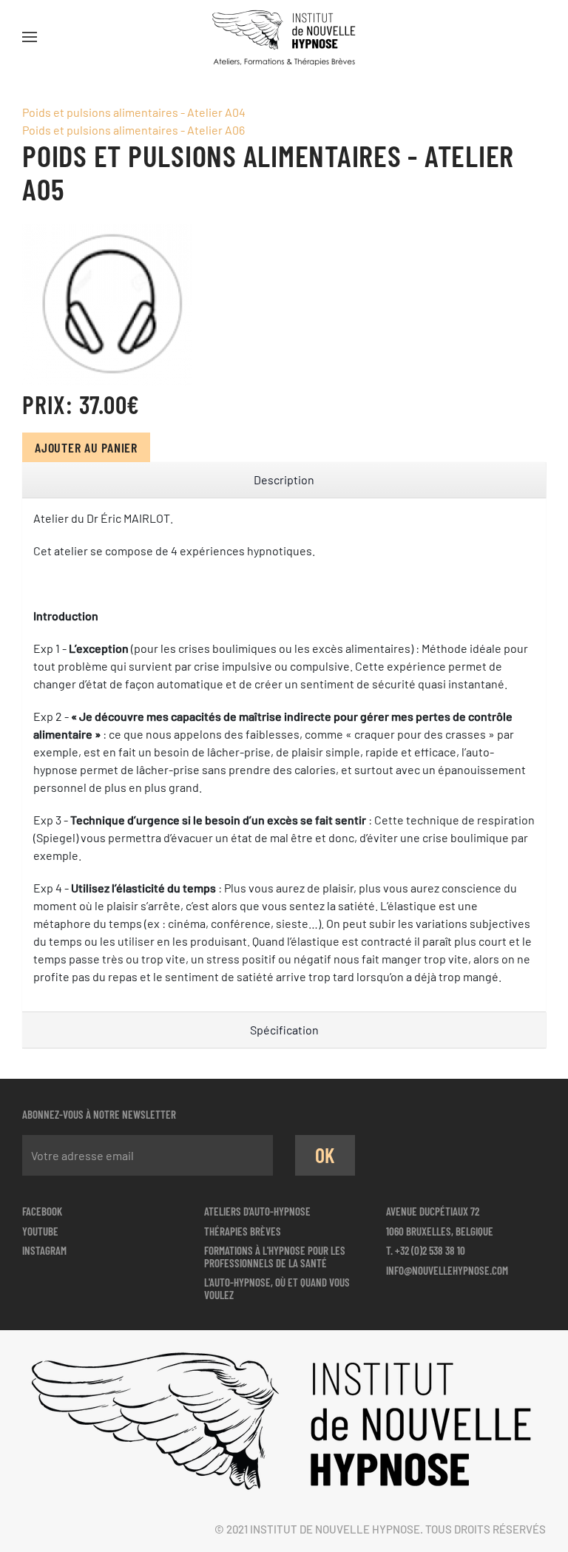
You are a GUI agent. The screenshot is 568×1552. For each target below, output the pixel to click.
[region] (284, 480)
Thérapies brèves (242, 1231)
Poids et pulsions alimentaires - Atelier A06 (133, 130)
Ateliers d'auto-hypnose (257, 1211)
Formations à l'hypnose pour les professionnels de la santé (274, 1257)
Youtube (40, 1231)
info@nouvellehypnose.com (447, 1270)
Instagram (44, 1250)
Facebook (42, 1211)
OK (325, 1155)
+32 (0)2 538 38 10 (430, 1250)
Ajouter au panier (86, 447)
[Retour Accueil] (284, 37)
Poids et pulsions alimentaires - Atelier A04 (134, 112)
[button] (29, 37)
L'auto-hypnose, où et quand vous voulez (277, 1288)
